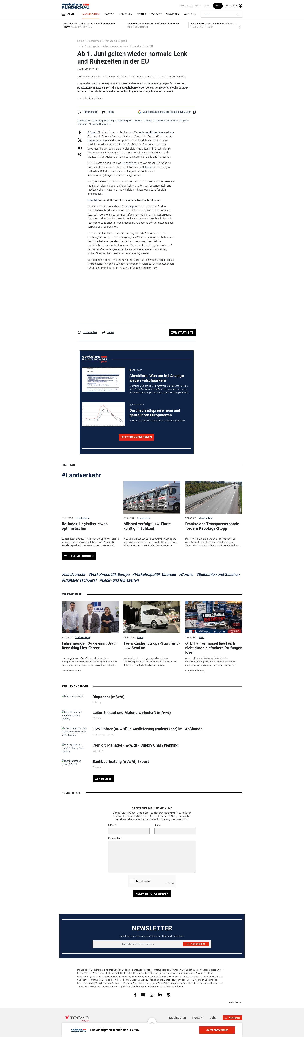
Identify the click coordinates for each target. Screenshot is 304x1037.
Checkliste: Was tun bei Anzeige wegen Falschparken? (157, 378)
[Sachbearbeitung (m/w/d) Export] (75, 762)
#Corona (186, 574)
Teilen (110, 111)
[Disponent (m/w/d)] (72, 696)
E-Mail (111, 825)
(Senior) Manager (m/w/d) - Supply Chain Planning (135, 745)
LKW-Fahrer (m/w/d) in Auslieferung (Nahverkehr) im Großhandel (148, 729)
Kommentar (114, 838)
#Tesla (140, 637)
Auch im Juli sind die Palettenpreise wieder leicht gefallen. (157, 420)
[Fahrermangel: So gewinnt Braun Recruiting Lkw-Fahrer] (90, 617)
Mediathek (125, 14)
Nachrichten (90, 14)
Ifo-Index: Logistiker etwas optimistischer (85, 526)
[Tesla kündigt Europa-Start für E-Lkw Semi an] (152, 617)
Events (141, 14)
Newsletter (185, 5)
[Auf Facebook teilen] (80, 132)
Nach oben (233, 1003)
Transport (131, 206)
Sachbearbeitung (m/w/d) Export (121, 761)
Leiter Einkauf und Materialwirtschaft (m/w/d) (132, 712)
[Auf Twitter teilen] (80, 140)
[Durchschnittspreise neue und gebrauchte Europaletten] (103, 414)
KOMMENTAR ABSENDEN (152, 893)
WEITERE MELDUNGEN (79, 556)
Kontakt (197, 1018)
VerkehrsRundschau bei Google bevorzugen (167, 111)
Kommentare (90, 111)
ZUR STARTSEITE (182, 332)
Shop (198, 5)
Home (80, 40)
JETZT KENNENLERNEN (136, 437)
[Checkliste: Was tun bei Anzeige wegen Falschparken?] (103, 380)
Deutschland (129, 163)
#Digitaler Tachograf (79, 580)
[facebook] (135, 994)
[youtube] (143, 994)
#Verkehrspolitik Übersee (154, 574)
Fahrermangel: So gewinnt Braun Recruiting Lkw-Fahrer (89, 645)
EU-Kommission (97, 140)
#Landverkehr (81, 475)
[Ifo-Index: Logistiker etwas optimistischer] (90, 497)
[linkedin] (160, 994)
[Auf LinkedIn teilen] (80, 147)
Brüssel (91, 132)
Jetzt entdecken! (217, 1030)
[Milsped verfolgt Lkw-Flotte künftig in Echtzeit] (152, 497)
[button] (152, 1020)
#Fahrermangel (82, 637)
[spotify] (168, 994)
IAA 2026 (109, 14)
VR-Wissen (172, 14)
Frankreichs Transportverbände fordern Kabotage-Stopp (212, 526)
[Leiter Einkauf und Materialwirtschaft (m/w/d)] (75, 715)
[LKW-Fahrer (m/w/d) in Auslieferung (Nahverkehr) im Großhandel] (75, 731)
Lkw (170, 132)
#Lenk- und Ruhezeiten (119, 580)
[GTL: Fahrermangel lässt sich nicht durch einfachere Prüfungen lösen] (213, 617)
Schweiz (147, 167)
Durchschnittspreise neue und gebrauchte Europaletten (155, 412)
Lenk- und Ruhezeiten (150, 132)
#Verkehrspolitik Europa (109, 574)
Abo (218, 5)
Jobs (206, 5)
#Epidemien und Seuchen (217, 574)
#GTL (201, 637)
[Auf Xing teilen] (80, 154)
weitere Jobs (103, 778)
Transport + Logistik (115, 40)
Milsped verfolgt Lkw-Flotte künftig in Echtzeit (147, 526)
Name (157, 825)
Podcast (156, 14)
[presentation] (240, 27)
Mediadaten (177, 1018)
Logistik (92, 200)
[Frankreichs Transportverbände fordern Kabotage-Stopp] (213, 497)
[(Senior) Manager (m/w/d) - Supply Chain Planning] (75, 748)
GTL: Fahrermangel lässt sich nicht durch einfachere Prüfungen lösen (213, 648)
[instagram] (151, 994)
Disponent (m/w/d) (109, 697)
